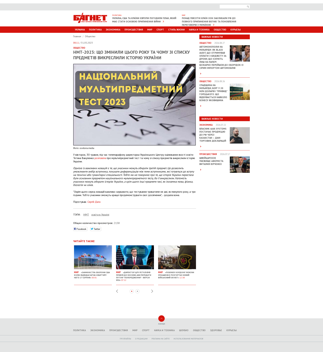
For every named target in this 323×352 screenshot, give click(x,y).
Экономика (113, 29)
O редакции (141, 338)
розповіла (100, 158)
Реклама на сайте (161, 338)
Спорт (160, 29)
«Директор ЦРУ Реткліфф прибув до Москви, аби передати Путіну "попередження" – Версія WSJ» (133, 276)
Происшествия (133, 29)
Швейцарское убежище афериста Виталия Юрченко (211, 161)
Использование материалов (188, 338)
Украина (80, 29)
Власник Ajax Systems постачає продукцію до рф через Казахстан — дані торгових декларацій (212, 134)
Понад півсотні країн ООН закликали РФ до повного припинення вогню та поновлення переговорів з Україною (209, 21)
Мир (149, 29)
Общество (220, 29)
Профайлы (125, 338)
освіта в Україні (100, 214)
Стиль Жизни (176, 29)
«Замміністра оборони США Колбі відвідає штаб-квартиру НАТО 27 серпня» (92, 275)
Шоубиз (183, 330)
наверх (161, 323)
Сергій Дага (93, 201)
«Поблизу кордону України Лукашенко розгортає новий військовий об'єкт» (176, 275)
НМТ (86, 214)
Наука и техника (199, 29)
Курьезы (235, 29)
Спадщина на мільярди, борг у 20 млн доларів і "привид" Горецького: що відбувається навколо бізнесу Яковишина (213, 93)
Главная (77, 36)
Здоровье (216, 330)
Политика (95, 29)
